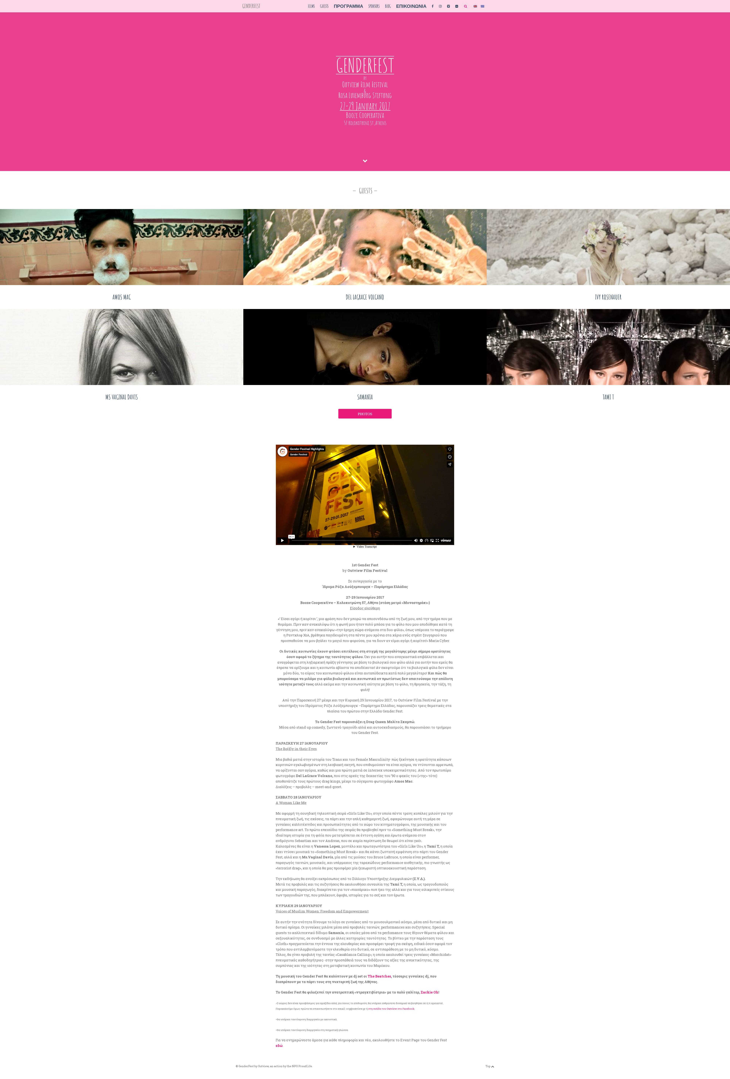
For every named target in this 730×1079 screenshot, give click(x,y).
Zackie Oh (429, 992)
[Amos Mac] (121, 247)
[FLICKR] (456, 6)
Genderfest (251, 6)
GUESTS (324, 6)
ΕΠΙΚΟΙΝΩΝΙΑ (411, 6)
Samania (365, 397)
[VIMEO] (448, 6)
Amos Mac (122, 297)
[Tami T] (608, 347)
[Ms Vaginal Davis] (121, 347)
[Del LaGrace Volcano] (365, 247)
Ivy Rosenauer (608, 297)
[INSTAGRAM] (440, 6)
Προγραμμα (348, 6)
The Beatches (379, 976)
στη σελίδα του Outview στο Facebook (391, 1008)
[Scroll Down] (365, 161)
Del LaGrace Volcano (365, 297)
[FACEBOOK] (433, 6)
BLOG (388, 6)
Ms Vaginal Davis (122, 397)
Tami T (608, 397)
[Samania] (365, 347)
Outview (263, 1066)
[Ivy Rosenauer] (608, 247)
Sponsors (374, 6)
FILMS (311, 6)
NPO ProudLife (302, 1066)
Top (488, 1066)
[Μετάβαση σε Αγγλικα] (475, 6)
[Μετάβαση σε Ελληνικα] (482, 6)
